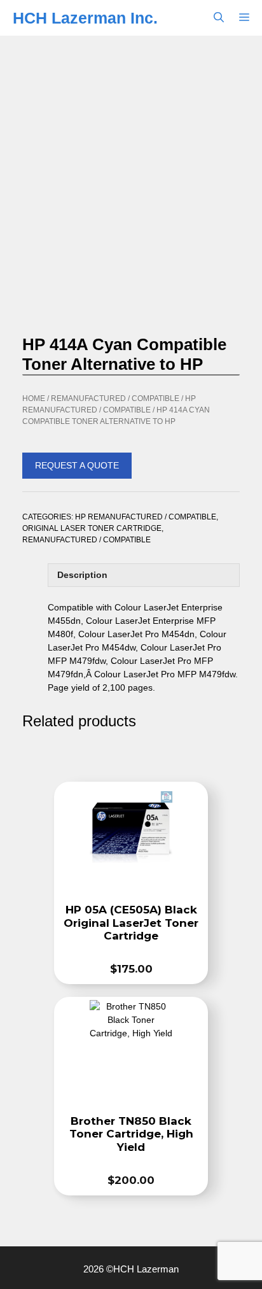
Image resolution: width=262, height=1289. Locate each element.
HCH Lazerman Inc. (85, 18)
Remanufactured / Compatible (115, 398)
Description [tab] (82, 575)
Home (33, 398)
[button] (218, 18)
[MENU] (246, 18)
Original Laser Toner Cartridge (92, 528)
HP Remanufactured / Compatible (145, 516)
